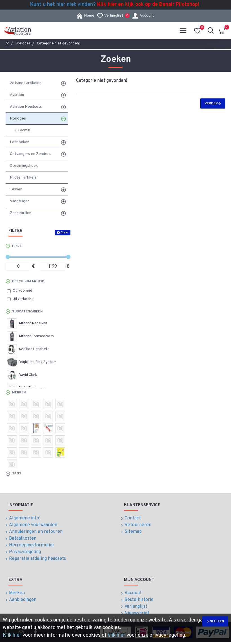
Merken (19, 392)
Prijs (17, 246)
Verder (211, 103)
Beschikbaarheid (28, 281)
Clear (64, 233)
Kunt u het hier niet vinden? (114, 5)
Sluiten (217, 621)
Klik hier (12, 635)
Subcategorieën (27, 311)
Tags (16, 473)
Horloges (23, 43)
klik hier (116, 635)
